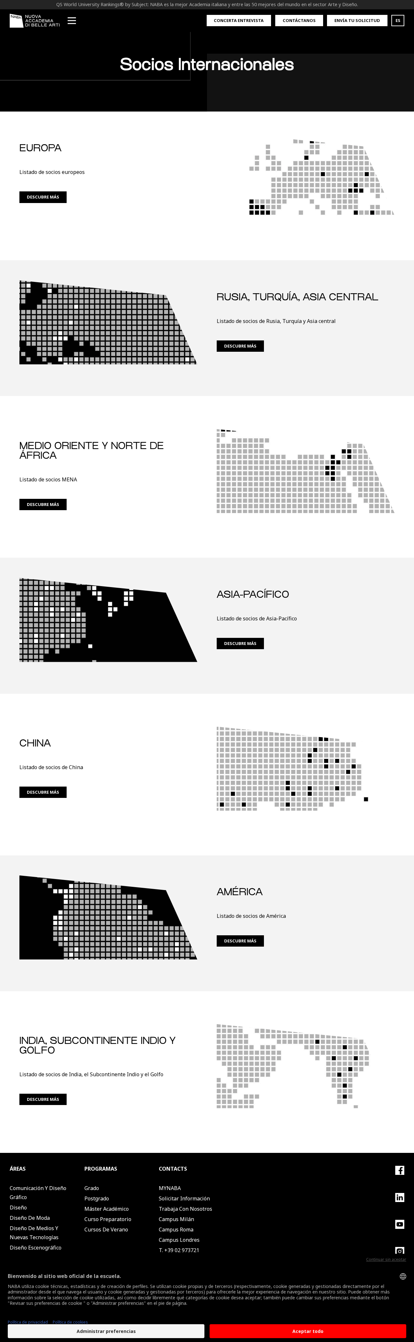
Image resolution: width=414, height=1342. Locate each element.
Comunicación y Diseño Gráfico (38, 1193)
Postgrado (96, 1198)
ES (398, 20)
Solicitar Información (184, 1198)
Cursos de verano (106, 1229)
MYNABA (170, 1188)
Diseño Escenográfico (35, 1247)
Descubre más (43, 197)
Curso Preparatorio (107, 1219)
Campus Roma (176, 1229)
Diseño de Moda (30, 1217)
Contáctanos (299, 20)
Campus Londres (179, 1239)
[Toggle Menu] (72, 21)
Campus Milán (176, 1219)
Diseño (18, 1207)
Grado (91, 1188)
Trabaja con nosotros (185, 1208)
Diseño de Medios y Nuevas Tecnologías (34, 1233)
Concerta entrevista (239, 20)
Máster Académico (106, 1208)
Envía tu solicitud (357, 20)
